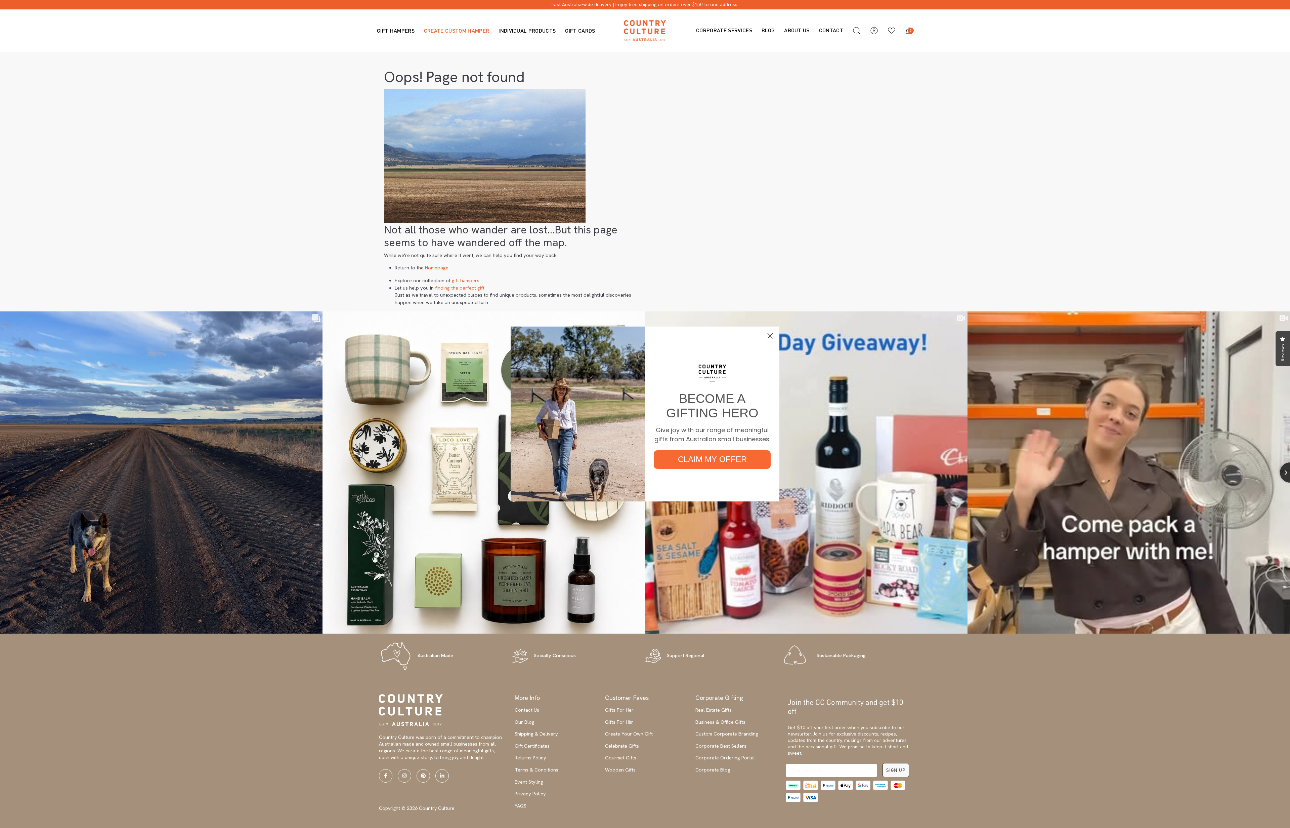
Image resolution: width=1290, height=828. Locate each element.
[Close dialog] (770, 336)
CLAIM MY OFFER (712, 459)
